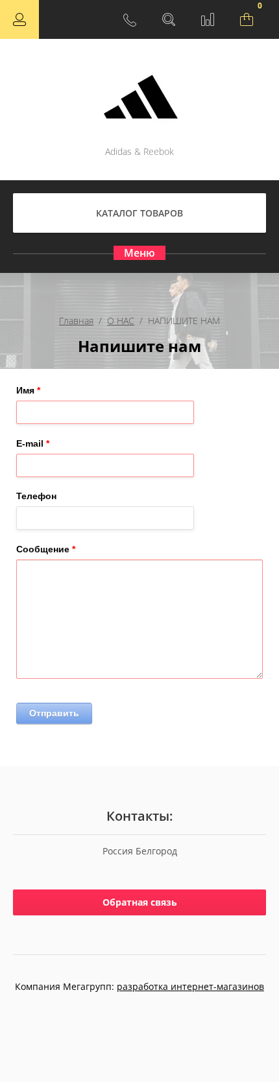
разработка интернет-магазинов (190, 986)
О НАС (120, 320)
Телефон (36, 496)
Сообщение (45, 549)
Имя (28, 390)
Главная (76, 320)
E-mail (32, 443)
